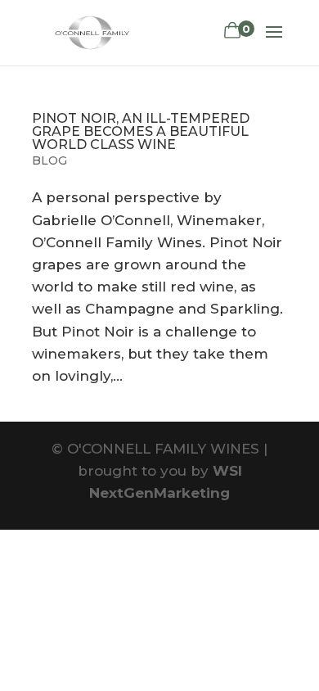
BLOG (49, 160)
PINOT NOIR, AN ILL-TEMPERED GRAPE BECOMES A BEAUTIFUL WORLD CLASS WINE (140, 131)
